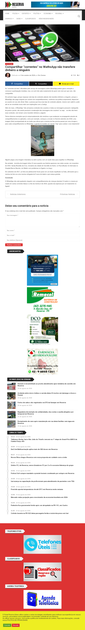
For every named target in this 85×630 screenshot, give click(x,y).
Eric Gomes (42, 75)
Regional (58, 13)
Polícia (15, 13)
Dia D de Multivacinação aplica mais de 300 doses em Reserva (34, 449)
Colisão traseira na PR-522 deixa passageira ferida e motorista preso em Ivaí (39, 513)
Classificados (30, 19)
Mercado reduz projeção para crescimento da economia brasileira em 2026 (39, 497)
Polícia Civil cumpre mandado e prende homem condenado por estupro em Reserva (42, 473)
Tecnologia (9, 64)
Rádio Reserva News (46, 19)
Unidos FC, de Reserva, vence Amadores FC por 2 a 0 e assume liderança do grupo (42, 465)
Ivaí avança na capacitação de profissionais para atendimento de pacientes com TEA (42, 481)
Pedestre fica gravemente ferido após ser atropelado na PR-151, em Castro (39, 505)
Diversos (8, 19)
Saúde (18, 19)
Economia (47, 13)
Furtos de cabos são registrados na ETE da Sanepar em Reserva (42, 402)
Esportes (25, 13)
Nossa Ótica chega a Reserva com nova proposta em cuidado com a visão (39, 457)
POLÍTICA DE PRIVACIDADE (17, 620)
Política (36, 13)
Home (7, 13)
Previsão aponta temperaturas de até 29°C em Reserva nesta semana (37, 489)
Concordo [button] (7, 625)
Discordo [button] (15, 625)
